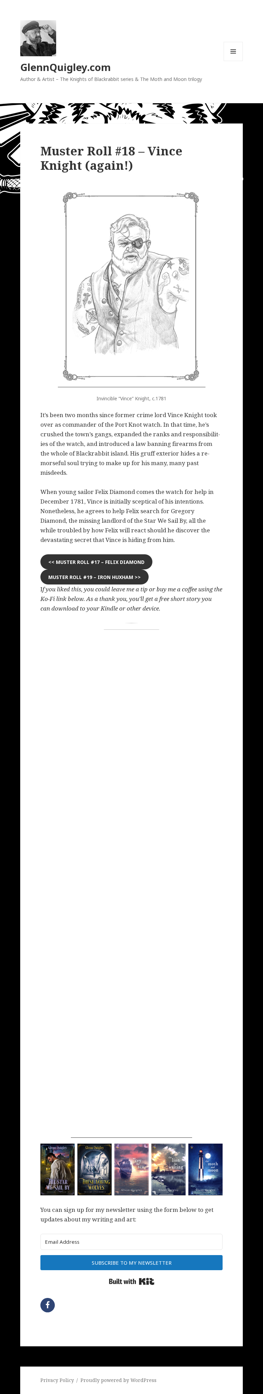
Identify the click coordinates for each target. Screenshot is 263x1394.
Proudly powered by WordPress (118, 1380)
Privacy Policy (57, 1380)
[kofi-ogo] (131, 880)
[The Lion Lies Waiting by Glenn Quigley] (168, 1169)
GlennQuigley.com (65, 67)
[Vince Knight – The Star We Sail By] (131, 287)
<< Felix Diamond (96, 562)
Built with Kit (131, 1281)
